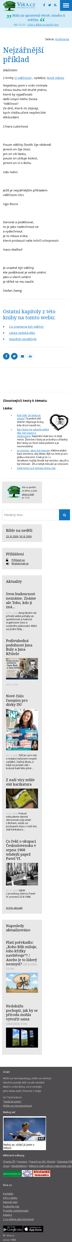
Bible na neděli (19, 530)
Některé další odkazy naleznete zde (50, 1166)
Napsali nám (10, 1202)
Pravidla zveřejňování (15, 1210)
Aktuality (14, 581)
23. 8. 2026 (12, 536)
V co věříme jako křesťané (18, 1219)
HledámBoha (19, 1166)
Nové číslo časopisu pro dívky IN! (17, 700)
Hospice (22, 1161)
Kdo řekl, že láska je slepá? (29, 416)
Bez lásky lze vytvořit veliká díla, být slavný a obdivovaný (33, 433)
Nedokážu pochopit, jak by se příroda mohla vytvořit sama (22, 1012)
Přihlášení (15, 554)
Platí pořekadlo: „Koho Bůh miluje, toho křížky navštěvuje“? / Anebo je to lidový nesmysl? (21, 953)
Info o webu (10, 1198)
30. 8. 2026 (25, 536)
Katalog (7, 1215)
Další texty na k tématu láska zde (36, 468)
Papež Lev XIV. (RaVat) (42, 1161)
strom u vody (28, 494)
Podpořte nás (11, 1206)
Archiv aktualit (14, 908)
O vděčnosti (23, 78)
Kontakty (8, 1193)
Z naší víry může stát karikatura (20, 782)
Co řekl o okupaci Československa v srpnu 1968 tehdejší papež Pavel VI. (21, 850)
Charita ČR (9, 1161)
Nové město (55, 78)
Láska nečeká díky (22, 333)
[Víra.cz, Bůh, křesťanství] (19, 6)
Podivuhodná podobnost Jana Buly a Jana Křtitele (19, 647)
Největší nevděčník (23, 339)
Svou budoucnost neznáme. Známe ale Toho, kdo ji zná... (21, 600)
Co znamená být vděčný (26, 327)
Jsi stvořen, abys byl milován (33, 450)
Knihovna (62, 39)
